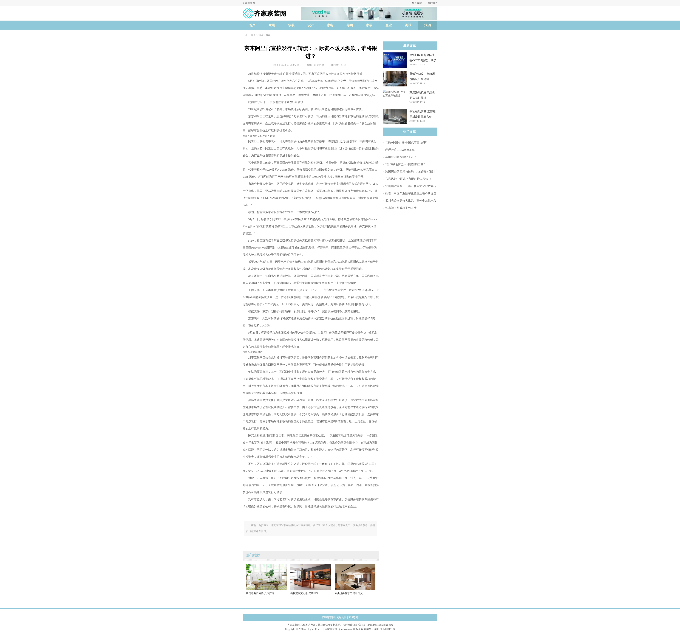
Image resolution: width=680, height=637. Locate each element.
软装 (291, 25)
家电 (330, 25)
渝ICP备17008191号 (384, 629)
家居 (272, 25)
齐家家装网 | (329, 617)
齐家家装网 (249, 3)
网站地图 (432, 3)
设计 (311, 25)
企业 (389, 25)
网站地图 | (342, 617)
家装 (369, 25)
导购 (350, 25)
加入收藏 (417, 3)
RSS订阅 (353, 617)
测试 (408, 25)
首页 (252, 25)
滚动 (427, 25)
